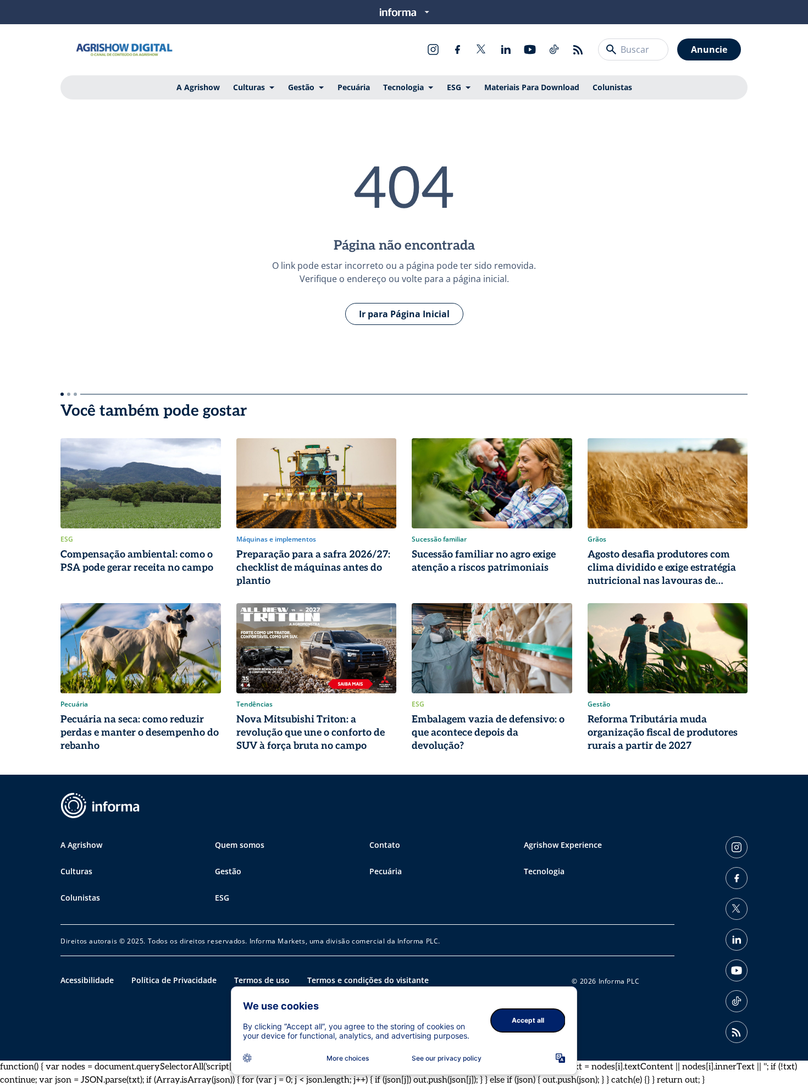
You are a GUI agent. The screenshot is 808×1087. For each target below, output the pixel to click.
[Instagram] (433, 49)
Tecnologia (403, 87)
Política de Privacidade (174, 980)
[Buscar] (611, 49)
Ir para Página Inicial (404, 314)
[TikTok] (554, 49)
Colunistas (612, 87)
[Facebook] (457, 49)
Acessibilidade (87, 980)
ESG (454, 87)
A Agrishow (198, 87)
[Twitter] (481, 49)
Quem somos (239, 845)
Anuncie (709, 49)
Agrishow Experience (563, 845)
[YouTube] (530, 49)
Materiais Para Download (531, 87)
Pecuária (353, 87)
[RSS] (578, 49)
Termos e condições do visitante (368, 980)
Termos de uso (262, 980)
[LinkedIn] (506, 49)
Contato (384, 845)
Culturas (249, 87)
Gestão (301, 87)
